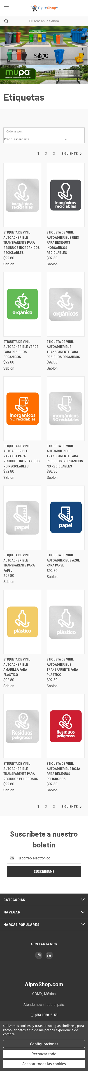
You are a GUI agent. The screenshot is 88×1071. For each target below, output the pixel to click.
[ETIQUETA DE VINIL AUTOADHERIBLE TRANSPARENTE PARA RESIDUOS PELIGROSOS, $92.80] (22, 726)
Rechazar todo (44, 1053)
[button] (44, 36)
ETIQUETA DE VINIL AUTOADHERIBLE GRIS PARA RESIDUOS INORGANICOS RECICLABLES (63, 242)
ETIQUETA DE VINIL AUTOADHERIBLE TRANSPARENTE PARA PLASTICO (62, 667)
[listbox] (37, 139)
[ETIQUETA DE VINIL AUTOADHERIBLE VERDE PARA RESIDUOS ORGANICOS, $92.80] (22, 304)
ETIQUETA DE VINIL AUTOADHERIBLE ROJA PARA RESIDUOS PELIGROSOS (63, 771)
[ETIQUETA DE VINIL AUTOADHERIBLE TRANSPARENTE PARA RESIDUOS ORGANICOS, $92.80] (66, 304)
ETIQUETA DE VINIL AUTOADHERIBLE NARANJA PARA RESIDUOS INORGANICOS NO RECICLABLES (21, 456)
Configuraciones (44, 1043)
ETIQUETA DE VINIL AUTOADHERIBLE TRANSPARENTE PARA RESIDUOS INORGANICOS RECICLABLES (21, 242)
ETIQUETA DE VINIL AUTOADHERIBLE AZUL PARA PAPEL (63, 560)
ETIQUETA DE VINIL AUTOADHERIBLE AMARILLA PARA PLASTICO (16, 667)
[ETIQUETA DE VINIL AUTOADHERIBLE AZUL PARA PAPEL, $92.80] (66, 517)
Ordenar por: (14, 131)
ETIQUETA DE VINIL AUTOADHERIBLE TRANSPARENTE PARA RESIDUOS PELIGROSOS (20, 771)
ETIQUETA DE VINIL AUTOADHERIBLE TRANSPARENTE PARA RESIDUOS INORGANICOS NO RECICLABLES (65, 456)
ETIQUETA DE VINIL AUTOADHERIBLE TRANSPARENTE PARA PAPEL (19, 563)
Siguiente (70, 153)
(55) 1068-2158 (46, 1015)
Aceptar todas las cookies (44, 1063)
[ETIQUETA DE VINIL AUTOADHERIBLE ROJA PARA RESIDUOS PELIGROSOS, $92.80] (66, 726)
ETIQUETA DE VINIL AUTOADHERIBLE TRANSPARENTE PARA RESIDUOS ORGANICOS (63, 349)
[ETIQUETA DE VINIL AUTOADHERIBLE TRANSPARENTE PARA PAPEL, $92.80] (22, 517)
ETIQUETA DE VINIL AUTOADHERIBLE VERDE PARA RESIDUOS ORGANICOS (20, 349)
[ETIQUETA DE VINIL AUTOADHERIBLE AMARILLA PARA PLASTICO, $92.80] (22, 622)
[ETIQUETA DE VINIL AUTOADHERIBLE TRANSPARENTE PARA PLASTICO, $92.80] (66, 622)
